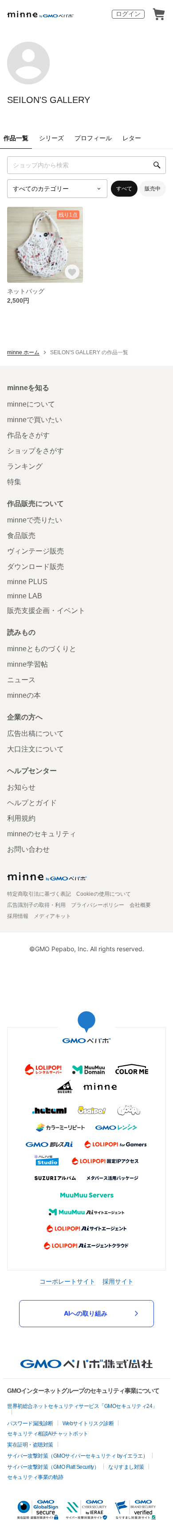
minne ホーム (23, 352)
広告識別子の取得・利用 (36, 905)
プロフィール (93, 138)
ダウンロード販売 (35, 566)
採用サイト (118, 1281)
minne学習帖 (27, 664)
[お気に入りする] (72, 272)
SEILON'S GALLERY (48, 100)
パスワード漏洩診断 (30, 1423)
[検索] (157, 165)
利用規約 (21, 818)
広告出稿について (35, 733)
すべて (124, 189)
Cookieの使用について (103, 894)
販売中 (153, 189)
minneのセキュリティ (41, 834)
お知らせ (21, 787)
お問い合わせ (28, 849)
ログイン (128, 13)
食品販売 (21, 535)
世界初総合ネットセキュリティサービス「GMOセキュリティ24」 (82, 1406)
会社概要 (140, 905)
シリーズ (51, 138)
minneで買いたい (34, 419)
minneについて (31, 404)
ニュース (21, 680)
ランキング (25, 466)
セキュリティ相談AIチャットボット (47, 1434)
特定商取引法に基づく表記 (39, 894)
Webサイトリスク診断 (88, 1423)
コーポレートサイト (67, 1281)
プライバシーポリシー (97, 905)
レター (131, 138)
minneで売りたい (34, 520)
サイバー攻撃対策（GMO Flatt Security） (53, 1467)
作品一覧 (16, 138)
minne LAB (24, 596)
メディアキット (52, 916)
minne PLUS (27, 581)
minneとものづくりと (41, 648)
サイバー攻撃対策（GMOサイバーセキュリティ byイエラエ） (77, 1456)
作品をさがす (28, 435)
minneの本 (24, 695)
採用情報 (17, 916)
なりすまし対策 (126, 1467)
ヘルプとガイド (32, 803)
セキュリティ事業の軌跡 (35, 1477)
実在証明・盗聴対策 (30, 1445)
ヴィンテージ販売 (35, 551)
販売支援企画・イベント (46, 610)
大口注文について (35, 749)
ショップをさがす (35, 451)
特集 (14, 482)
